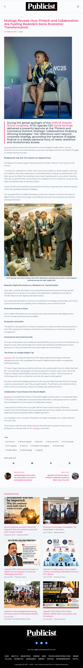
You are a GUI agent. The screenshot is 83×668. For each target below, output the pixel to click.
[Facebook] (13, 463)
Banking (57, 532)
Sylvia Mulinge (63, 125)
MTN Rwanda (67, 442)
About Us (14, 656)
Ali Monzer (10, 442)
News (21, 32)
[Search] (5, 6)
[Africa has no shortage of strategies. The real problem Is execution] (61, 510)
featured (38, 442)
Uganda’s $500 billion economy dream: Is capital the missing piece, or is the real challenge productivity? (21, 571)
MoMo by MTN (52, 442)
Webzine (36, 656)
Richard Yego (58, 446)
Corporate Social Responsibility (15, 619)
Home (7, 656)
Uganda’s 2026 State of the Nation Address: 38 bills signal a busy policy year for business (60, 613)
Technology (18, 659)
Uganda (39, 450)
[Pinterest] (51, 463)
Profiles (50, 659)
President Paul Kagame (40, 446)
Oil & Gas (8, 659)
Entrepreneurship (63, 659)
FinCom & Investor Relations (59, 656)
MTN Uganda (10, 446)
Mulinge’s (8, 147)
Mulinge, (7, 358)
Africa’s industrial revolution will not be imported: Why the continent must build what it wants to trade (20, 529)
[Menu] (78, 6)
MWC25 (23, 446)
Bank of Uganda (24, 442)
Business (20, 535)
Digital (75, 659)
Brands (76, 656)
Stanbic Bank (11, 450)
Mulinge (7, 397)
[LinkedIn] (69, 463)
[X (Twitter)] (32, 463)
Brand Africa (26, 656)
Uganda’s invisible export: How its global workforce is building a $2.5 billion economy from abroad (61, 571)
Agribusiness (31, 659)
